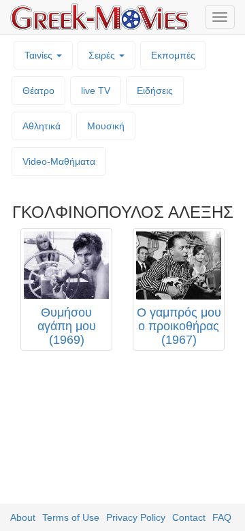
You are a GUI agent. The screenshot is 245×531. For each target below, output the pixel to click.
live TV (95, 90)
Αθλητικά (41, 125)
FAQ (221, 517)
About (22, 517)
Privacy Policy (135, 517)
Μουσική (106, 125)
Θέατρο (38, 90)
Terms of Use (70, 517)
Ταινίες (39, 55)
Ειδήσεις (155, 90)
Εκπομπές (173, 55)
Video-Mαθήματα (58, 161)
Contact (189, 517)
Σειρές (103, 55)
